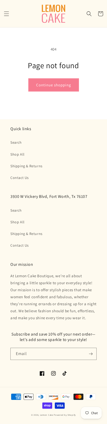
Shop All (17, 154)
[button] (6, 13)
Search (16, 142)
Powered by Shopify (65, 414)
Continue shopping (53, 84)
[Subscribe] (90, 354)
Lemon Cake (46, 414)
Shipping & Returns (26, 166)
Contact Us (19, 177)
